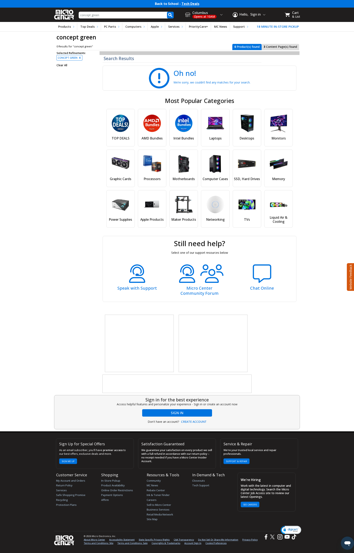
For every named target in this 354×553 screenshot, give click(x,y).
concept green (69, 57)
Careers (152, 500)
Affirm (105, 500)
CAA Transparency (184, 539)
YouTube (287, 537)
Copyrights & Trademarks (166, 543)
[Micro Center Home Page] (64, 13)
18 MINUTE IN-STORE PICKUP (278, 27)
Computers (133, 27)
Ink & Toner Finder (158, 495)
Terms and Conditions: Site (98, 543)
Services (173, 27)
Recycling (62, 500)
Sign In (177, 413)
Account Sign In (192, 543)
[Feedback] (350, 276)
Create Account (193, 422)
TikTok (293, 537)
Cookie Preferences (216, 543)
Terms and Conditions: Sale (132, 543)
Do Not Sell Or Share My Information (218, 539)
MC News (220, 27)
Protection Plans (66, 505)
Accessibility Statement (122, 539)
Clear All (62, 65)
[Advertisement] (139, 343)
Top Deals (87, 27)
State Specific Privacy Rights (154, 539)
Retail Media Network (160, 514)
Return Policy (64, 485)
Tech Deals (190, 4)
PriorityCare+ (198, 27)
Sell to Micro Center (159, 505)
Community (154, 480)
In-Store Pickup (110, 480)
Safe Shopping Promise (70, 495)
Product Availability (113, 485)
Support (239, 27)
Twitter (273, 537)
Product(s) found (247, 47)
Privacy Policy (250, 539)
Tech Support (200, 485)
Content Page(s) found (280, 47)
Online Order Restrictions (117, 490)
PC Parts (110, 27)
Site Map (152, 519)
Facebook (265, 537)
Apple (155, 27)
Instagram (279, 537)
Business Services (158, 509)
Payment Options (112, 495)
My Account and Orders (70, 480)
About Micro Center (94, 539)
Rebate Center (156, 490)
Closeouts (198, 480)
